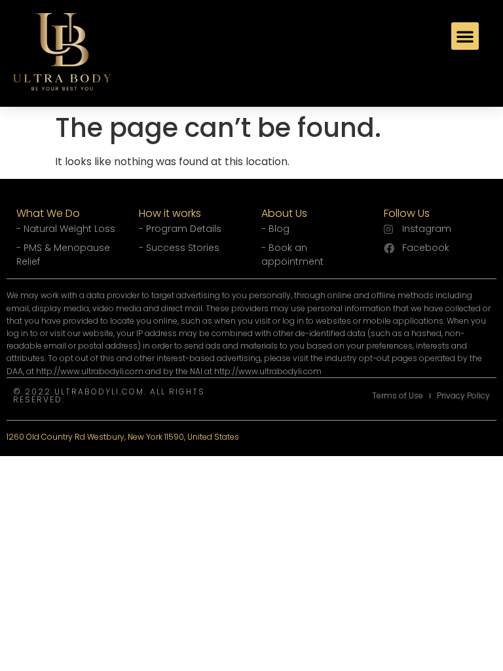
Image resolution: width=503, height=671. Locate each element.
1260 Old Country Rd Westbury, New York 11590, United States (123, 436)
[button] (465, 36)
